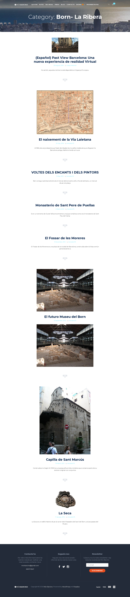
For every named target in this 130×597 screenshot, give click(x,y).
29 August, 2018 (59, 65)
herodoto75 (70, 143)
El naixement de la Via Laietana (65, 139)
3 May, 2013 (59, 176)
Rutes (41, 4)
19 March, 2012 (59, 463)
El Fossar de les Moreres (65, 238)
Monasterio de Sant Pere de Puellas (65, 205)
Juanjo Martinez (71, 65)
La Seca (65, 513)
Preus (57, 4)
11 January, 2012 (60, 517)
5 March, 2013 (60, 209)
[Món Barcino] (21, 4)
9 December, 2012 (60, 242)
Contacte (70, 4)
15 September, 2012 (60, 320)
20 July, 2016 (60, 143)
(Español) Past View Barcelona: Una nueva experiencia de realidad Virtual (65, 60)
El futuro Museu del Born (65, 317)
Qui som (34, 4)
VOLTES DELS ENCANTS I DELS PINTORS (65, 172)
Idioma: (79, 4)
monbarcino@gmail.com (30, 565)
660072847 (30, 569)
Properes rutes (93, 4)
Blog (63, 4)
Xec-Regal (49, 4)
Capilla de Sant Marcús (65, 459)
